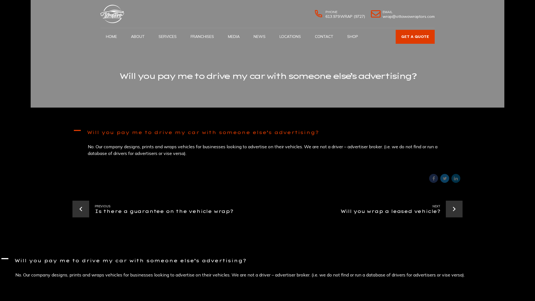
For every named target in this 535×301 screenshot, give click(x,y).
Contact (324, 36)
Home (111, 36)
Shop (352, 36)
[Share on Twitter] (444, 178)
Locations (290, 36)
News (260, 36)
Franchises (202, 36)
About (138, 36)
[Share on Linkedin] (455, 178)
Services (168, 36)
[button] (267, 133)
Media (234, 36)
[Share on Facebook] (433, 178)
